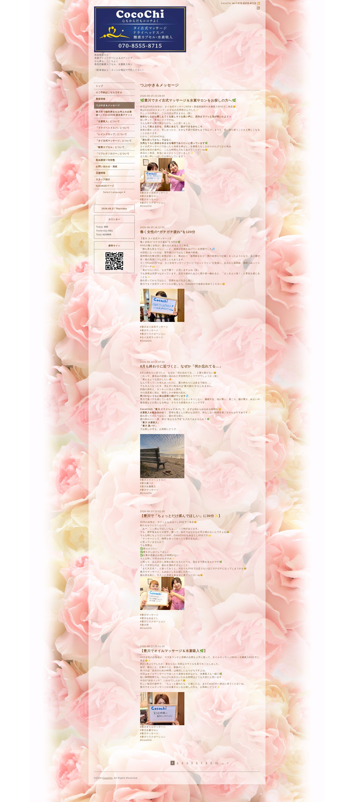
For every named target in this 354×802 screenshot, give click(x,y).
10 (216, 763)
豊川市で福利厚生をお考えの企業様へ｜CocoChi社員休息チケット (114, 113)
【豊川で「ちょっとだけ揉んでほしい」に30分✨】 (181, 516)
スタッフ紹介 (103, 179)
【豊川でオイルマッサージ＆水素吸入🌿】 (173, 651)
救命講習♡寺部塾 (105, 160)
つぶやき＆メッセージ (108, 105)
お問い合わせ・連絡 (106, 166)
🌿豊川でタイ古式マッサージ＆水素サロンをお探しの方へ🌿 (188, 100)
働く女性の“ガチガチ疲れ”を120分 (167, 232)
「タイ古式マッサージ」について (114, 140)
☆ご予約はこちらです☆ (109, 92)
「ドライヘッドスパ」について (112, 128)
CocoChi (108, 778)
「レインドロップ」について (111, 134)
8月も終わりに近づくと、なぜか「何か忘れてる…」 (181, 366)
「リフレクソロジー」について (112, 153)
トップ (99, 86)
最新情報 (100, 99)
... (223, 763)
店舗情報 (100, 173)
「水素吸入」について (108, 121)
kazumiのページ (105, 186)
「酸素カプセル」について (110, 147)
